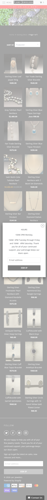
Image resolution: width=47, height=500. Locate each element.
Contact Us (36, 498)
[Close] (42, 225)
